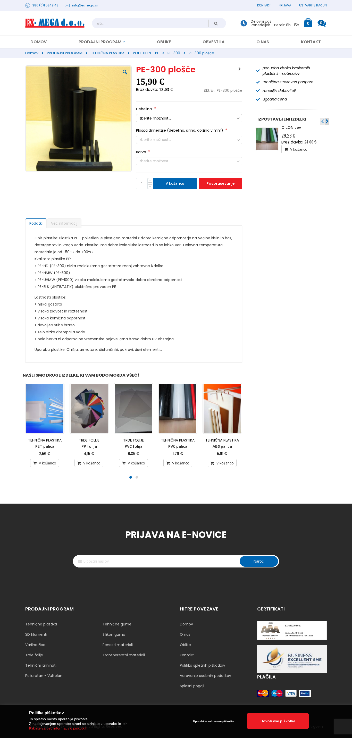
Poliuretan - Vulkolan (43, 675)
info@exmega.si (85, 5)
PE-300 (173, 53)
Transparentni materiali (124, 655)
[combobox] (159, 23)
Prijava (285, 5)
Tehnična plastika (41, 624)
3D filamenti (36, 634)
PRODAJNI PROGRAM (64, 53)
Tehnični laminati (40, 665)
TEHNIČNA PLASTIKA (107, 53)
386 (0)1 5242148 (45, 5)
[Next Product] (239, 69)
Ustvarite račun (313, 5)
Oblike (185, 644)
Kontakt (264, 5)
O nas (185, 634)
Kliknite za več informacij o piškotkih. (58, 728)
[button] (125, 76)
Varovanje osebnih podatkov (205, 675)
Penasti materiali (118, 644)
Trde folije (34, 655)
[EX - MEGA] (55, 23)
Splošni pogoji (192, 686)
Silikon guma (114, 634)
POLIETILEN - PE (146, 53)
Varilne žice (35, 644)
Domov (31, 53)
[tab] (36, 222)
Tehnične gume (117, 624)
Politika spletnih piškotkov (202, 665)
